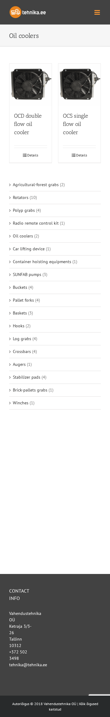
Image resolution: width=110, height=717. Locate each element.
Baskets (20, 313)
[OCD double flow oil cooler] (30, 85)
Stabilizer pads (26, 377)
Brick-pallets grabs (30, 390)
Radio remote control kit (36, 223)
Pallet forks (23, 300)
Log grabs (22, 338)
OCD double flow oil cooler (28, 124)
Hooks (18, 326)
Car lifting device (29, 249)
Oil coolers (23, 236)
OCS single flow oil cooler (75, 124)
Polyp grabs (24, 210)
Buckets (20, 287)
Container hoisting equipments (42, 261)
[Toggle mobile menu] (97, 12)
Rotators (20, 197)
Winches (20, 403)
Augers (19, 364)
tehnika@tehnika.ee (28, 664)
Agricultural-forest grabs (36, 184)
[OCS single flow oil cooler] (79, 85)
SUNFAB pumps (27, 274)
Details (32, 155)
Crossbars (22, 351)
